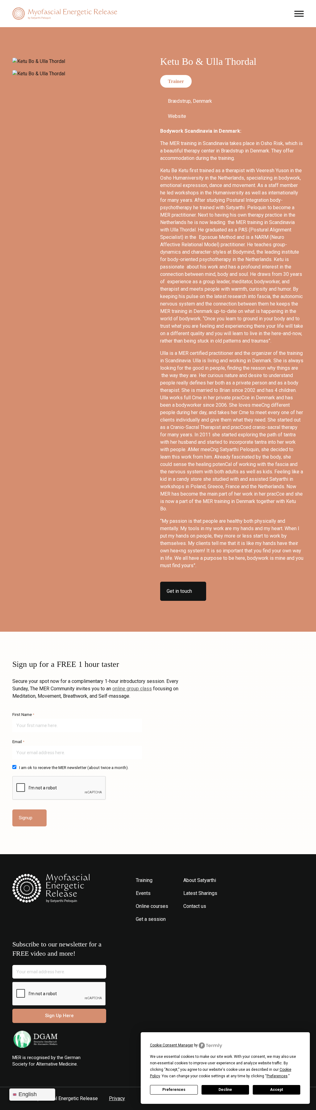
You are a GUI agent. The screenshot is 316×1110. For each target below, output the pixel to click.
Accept (276, 1089)
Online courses (152, 906)
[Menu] (158, 14)
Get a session (151, 919)
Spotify (215, 919)
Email (18, 741)
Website (177, 116)
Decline (225, 1089)
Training (144, 880)
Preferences (173, 1089)
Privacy (117, 1098)
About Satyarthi (199, 880)
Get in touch (179, 591)
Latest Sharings (200, 893)
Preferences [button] (277, 1076)
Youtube (206, 919)
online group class (132, 689)
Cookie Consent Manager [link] (171, 1045)
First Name (23, 714)
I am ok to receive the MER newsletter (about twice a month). (74, 767)
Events (143, 893)
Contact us (194, 906)
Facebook (196, 919)
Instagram (187, 919)
